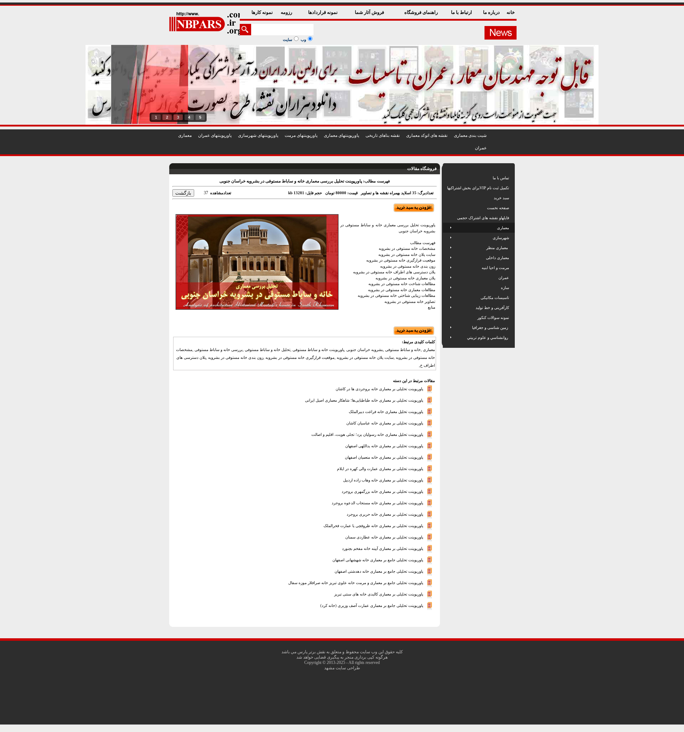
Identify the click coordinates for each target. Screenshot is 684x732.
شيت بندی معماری (470, 135)
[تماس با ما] (447, 178)
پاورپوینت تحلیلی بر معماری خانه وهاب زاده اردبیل (383, 480)
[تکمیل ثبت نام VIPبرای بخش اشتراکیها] (446, 188)
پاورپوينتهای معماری (341, 135)
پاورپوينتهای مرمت (301, 135)
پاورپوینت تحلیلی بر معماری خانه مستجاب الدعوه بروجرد (377, 502)
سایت (287, 39)
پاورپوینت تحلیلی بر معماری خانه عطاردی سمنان (384, 537)
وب (303, 39)
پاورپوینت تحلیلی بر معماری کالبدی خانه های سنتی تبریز (378, 594)
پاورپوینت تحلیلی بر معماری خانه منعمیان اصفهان (384, 457)
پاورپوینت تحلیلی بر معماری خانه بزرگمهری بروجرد (382, 491)
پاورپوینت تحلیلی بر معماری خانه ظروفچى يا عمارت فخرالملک (373, 525)
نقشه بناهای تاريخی (383, 135)
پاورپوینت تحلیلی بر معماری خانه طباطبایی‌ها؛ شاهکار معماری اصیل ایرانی (364, 400)
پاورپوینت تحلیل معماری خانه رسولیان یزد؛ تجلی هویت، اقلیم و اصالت (367, 434)
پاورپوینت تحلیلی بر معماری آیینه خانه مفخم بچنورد (382, 548)
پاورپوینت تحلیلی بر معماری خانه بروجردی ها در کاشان (379, 388)
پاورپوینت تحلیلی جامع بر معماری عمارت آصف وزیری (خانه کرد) (371, 605)
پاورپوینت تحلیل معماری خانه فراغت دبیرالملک (386, 411)
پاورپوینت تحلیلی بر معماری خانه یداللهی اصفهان (384, 445)
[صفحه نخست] (447, 208)
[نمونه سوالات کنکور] (447, 317)
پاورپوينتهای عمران (215, 135)
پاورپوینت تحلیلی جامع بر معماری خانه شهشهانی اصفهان (377, 559)
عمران (481, 147)
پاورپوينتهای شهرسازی (258, 135)
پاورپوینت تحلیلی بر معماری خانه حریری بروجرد (385, 514)
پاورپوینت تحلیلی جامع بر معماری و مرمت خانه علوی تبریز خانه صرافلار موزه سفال (355, 582)
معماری (185, 135)
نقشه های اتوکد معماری (426, 135)
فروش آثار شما (370, 12)
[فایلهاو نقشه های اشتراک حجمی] (447, 218)
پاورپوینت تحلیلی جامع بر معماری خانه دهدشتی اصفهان (379, 571)
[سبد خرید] (447, 198)
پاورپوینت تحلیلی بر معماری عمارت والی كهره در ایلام (380, 468)
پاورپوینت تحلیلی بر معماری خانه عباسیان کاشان (384, 423)
